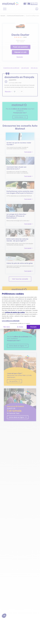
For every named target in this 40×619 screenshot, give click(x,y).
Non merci (6, 327)
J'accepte (33, 327)
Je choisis (20, 327)
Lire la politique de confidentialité (10, 320)
